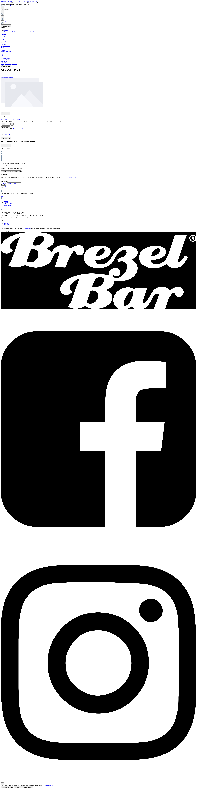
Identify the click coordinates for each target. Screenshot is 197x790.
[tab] (8, 133)
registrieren (5, 30)
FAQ (5, 220)
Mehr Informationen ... (48, 785)
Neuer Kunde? (73, 177)
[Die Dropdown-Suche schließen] (2, 14)
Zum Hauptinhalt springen (7, 1)
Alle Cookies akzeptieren (27, 787)
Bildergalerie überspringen (7, 77)
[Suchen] (2, 11)
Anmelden (3, 21)
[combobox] (8, 9)
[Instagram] (98, 660)
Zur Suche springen (19, 1)
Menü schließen (6, 26)
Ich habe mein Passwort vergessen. (9, 183)
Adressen (17, 31)
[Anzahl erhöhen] (12, 124)
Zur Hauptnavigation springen (31, 1)
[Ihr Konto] (2, 23)
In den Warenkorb (5, 127)
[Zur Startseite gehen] (6, 5)
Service (2, 196)
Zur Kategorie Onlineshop (7, 41)
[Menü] (2, 7)
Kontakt (6, 201)
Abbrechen (3, 186)
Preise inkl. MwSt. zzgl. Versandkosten (10, 119)
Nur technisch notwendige (7, 787)
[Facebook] (98, 427)
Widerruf (6, 223)
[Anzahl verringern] (3, 124)
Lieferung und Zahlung (9, 203)
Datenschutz (7, 226)
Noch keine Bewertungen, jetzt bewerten (23, 128)
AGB (5, 222)
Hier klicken (34, 218)
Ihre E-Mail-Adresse (6, 180)
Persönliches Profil (10, 31)
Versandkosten (27, 228)
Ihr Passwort (4, 181)
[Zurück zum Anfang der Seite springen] (2, 783)
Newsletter (6, 202)
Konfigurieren (17, 787)
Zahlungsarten (23, 31)
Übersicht (3, 31)
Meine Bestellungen (32, 31)
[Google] (98, 779)
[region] (98, 96)
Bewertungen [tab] (7, 134)
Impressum (6, 224)
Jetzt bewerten (7, 205)
